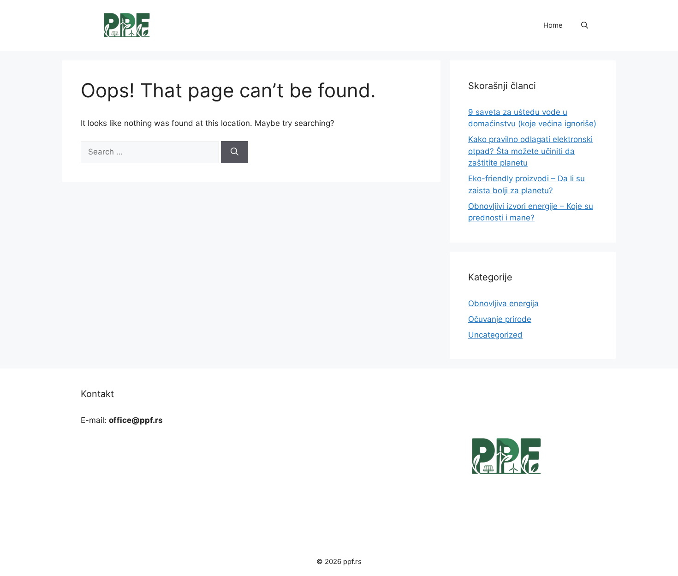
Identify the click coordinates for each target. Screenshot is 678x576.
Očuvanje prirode (499, 319)
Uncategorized (495, 334)
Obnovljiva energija (503, 303)
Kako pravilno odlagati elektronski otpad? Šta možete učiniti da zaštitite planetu (530, 151)
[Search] (234, 152)
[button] (584, 25)
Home (553, 25)
